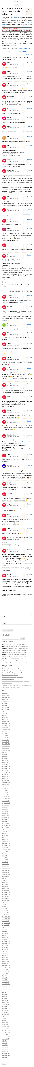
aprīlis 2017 (5, 717)
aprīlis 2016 (5, 736)
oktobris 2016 (5, 727)
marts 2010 (5, 862)
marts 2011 (5, 837)
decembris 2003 (6, 1006)
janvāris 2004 (5, 1004)
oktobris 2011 (5, 823)
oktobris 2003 (5, 1010)
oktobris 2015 (5, 748)
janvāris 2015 (5, 764)
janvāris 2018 (5, 701)
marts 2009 (5, 886)
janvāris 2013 (5, 797)
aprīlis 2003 (5, 1022)
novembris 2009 (6, 870)
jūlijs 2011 (4, 829)
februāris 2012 (5, 815)
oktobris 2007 (5, 921)
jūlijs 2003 (4, 1016)
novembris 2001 (6, 1057)
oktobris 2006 (5, 945)
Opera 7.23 (6, 52)
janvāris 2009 (5, 890)
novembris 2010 (6, 845)
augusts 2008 (5, 900)
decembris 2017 (6, 703)
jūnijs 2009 (4, 880)
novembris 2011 (6, 821)
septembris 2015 (6, 750)
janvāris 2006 (5, 963)
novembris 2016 (6, 725)
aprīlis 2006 (5, 957)
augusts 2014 (5, 774)
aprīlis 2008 (5, 908)
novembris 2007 (6, 919)
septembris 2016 (6, 729)
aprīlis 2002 (5, 1047)
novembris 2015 (6, 746)
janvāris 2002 (5, 1053)
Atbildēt (29, 62)
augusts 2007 (5, 925)
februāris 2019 (5, 699)
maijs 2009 (4, 882)
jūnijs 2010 (4, 856)
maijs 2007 (4, 931)
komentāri (28, 11)
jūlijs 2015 (4, 752)
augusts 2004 (5, 990)
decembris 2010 (6, 843)
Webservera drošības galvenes (10, 675)
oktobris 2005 (5, 969)
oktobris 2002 (5, 1034)
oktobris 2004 (5, 986)
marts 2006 (5, 959)
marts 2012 (5, 813)
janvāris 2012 (5, 817)
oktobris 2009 (5, 872)
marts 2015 (5, 760)
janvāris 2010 (5, 866)
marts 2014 (5, 776)
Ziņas (19, 48)
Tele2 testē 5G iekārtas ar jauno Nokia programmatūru (15, 681)
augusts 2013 (5, 784)
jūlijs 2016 (4, 731)
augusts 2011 (5, 827)
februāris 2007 (5, 937)
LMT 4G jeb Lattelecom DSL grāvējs (18, 652)
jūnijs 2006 (4, 953)
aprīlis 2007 (5, 933)
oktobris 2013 (5, 780)
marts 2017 (5, 719)
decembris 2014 (6, 766)
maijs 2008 (4, 906)
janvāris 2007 (5, 939)
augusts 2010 (5, 851)
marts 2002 (5, 1049)
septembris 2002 (6, 1036)
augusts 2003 (5, 1014)
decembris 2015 (6, 744)
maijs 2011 (4, 833)
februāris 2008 (5, 912)
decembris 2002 (6, 1030)
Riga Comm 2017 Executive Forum (11, 687)
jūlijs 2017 (4, 711)
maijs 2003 (4, 1020)
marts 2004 (5, 1000)
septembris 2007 (6, 923)
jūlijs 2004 (4, 992)
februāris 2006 (5, 961)
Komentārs (5, 598)
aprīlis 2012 (5, 811)
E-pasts (4, 623)
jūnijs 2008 (4, 904)
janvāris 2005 (5, 982)
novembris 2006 (6, 943)
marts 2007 (5, 935)
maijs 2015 (4, 756)
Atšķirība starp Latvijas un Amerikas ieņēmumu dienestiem (17, 685)
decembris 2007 (6, 917)
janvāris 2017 (5, 721)
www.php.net (26, 214)
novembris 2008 (6, 894)
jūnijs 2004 (4, 994)
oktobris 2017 (5, 707)
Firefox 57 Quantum (7, 683)
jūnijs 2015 (4, 754)
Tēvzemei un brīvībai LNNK (15, 441)
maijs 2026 (4, 693)
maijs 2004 (4, 996)
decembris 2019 (6, 697)
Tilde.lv (16, 17)
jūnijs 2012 (4, 807)
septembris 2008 (6, 898)
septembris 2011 (6, 825)
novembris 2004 (6, 984)
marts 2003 (5, 1024)
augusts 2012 (5, 805)
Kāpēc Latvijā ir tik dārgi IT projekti (17, 644)
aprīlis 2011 (5, 835)
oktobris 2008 (5, 896)
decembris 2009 (6, 868)
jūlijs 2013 (4, 786)
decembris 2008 (6, 892)
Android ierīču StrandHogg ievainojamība (12, 673)
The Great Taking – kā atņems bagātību (18, 646)
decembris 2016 (6, 723)
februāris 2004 (5, 1002)
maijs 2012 (4, 809)
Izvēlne (17, 5)
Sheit (21, 302)
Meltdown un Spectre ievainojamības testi (12, 677)
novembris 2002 (6, 1033)
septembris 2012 (6, 803)
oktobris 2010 (5, 847)
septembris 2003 (6, 1012)
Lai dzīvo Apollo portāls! (8, 679)
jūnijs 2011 (4, 831)
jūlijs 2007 (4, 927)
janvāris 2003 (5, 1028)
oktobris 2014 (5, 770)
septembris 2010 (6, 849)
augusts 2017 (5, 709)
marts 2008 (5, 910)
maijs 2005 (4, 980)
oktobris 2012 (5, 801)
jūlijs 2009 (4, 878)
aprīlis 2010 (5, 860)
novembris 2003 (6, 1008)
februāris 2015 (5, 762)
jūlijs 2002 (4, 1041)
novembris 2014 (6, 768)
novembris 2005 (6, 967)
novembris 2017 (6, 705)
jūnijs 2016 (4, 733)
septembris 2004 (6, 988)
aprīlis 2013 (5, 790)
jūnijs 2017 (4, 713)
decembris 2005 (6, 965)
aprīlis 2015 (5, 758)
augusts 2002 (5, 1039)
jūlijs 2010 (4, 853)
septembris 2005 (6, 971)
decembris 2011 (6, 819)
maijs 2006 (4, 955)
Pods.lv (17, 1)
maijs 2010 (4, 858)
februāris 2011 (5, 839)
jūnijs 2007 (4, 929)
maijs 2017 (4, 715)
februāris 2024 (5, 695)
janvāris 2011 (5, 841)
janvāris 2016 (5, 742)
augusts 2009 (5, 876)
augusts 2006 (5, 949)
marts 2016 (5, 738)
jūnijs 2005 (4, 978)
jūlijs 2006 (4, 951)
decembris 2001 (6, 1055)
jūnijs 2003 (4, 1018)
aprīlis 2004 (5, 998)
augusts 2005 (5, 973)
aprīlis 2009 (5, 884)
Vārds (3, 616)
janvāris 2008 (5, 914)
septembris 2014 (6, 772)
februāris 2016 (5, 740)
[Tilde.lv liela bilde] (17, 29)
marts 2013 (5, 792)
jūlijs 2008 (4, 902)
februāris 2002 (5, 1051)
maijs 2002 (4, 1045)
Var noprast (8, 388)
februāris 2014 (5, 778)
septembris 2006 (6, 947)
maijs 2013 (4, 788)
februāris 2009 (5, 888)
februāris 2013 (5, 794)
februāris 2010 (5, 864)
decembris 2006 (6, 941)
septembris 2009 (6, 874)
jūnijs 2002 (4, 1043)
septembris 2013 (6, 782)
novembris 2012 (6, 799)
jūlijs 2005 (4, 975)
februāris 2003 (5, 1026)
